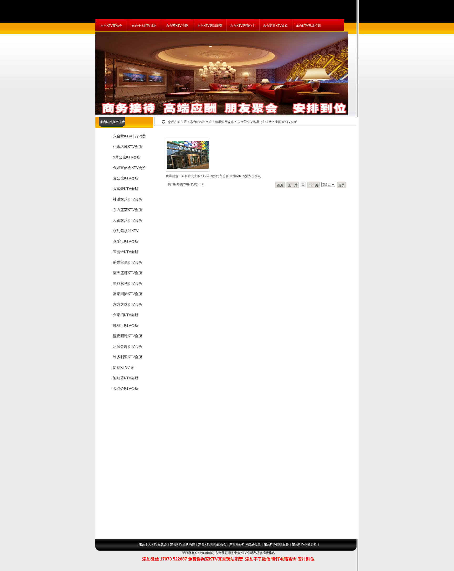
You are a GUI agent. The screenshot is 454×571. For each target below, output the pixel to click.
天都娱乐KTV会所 (127, 220)
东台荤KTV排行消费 (129, 136)
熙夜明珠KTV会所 (127, 336)
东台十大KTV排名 (144, 26)
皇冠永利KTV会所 (127, 283)
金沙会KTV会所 (125, 388)
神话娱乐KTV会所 (127, 199)
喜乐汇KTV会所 (125, 241)
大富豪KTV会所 (125, 189)
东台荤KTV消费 (177, 26)
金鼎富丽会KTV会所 (129, 168)
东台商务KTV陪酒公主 (245, 544)
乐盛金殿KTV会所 (127, 346)
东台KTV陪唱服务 (276, 544)
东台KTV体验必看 (304, 544)
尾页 (341, 185)
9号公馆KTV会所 (127, 157)
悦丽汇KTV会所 (125, 325)
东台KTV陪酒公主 (242, 26)
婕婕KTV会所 (124, 367)
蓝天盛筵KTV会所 (127, 273)
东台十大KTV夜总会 (153, 544)
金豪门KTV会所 (125, 315)
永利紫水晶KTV (125, 231)
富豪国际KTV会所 (127, 294)
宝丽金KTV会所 (286, 122)
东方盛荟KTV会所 (127, 210)
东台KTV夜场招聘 (308, 26)
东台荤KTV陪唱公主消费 (254, 122)
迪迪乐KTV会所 (125, 378)
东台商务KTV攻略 (275, 26)
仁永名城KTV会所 (127, 147)
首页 (280, 185)
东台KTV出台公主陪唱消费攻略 (212, 122)
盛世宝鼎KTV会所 (127, 262)
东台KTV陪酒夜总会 (212, 544)
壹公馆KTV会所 (125, 178)
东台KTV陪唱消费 (209, 26)
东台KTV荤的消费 (182, 544)
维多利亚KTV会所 (127, 357)
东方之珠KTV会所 (127, 304)
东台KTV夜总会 (111, 26)
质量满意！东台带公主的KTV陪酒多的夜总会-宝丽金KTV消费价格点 (213, 176)
